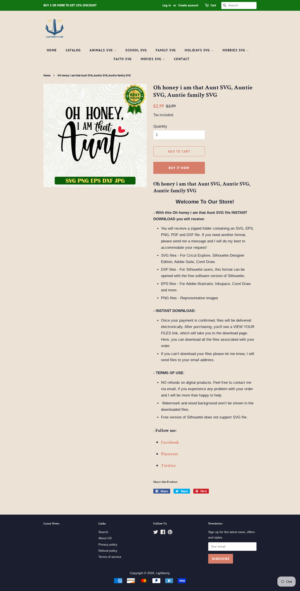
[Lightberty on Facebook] (162, 533)
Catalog (73, 50)
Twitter (168, 465)
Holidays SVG (198, 50)
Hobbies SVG (234, 50)
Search (103, 532)
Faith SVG (123, 59)
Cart (213, 5)
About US (105, 538)
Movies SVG (152, 59)
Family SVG (166, 50)
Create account (188, 5)
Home (52, 50)
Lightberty (163, 573)
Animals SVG (102, 50)
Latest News (51, 524)
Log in (167, 5)
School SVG (136, 50)
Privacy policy (107, 544)
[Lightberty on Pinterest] (170, 533)
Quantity (160, 126)
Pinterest (169, 454)
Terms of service (109, 557)
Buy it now (179, 168)
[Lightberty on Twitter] (155, 533)
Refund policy (107, 550)
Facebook (170, 442)
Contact (182, 59)
